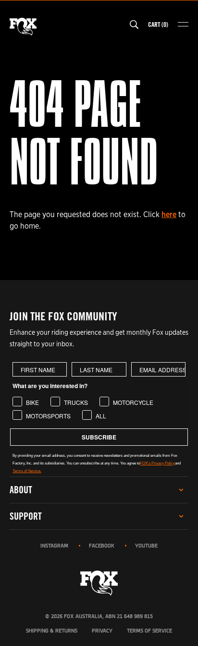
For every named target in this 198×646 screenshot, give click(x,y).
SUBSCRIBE (99, 437)
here (168, 214)
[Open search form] (134, 24)
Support (26, 516)
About (21, 490)
